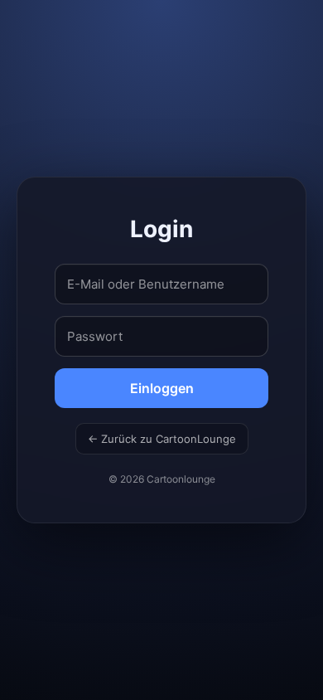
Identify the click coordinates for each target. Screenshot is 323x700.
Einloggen (162, 388)
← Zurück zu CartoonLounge (162, 438)
